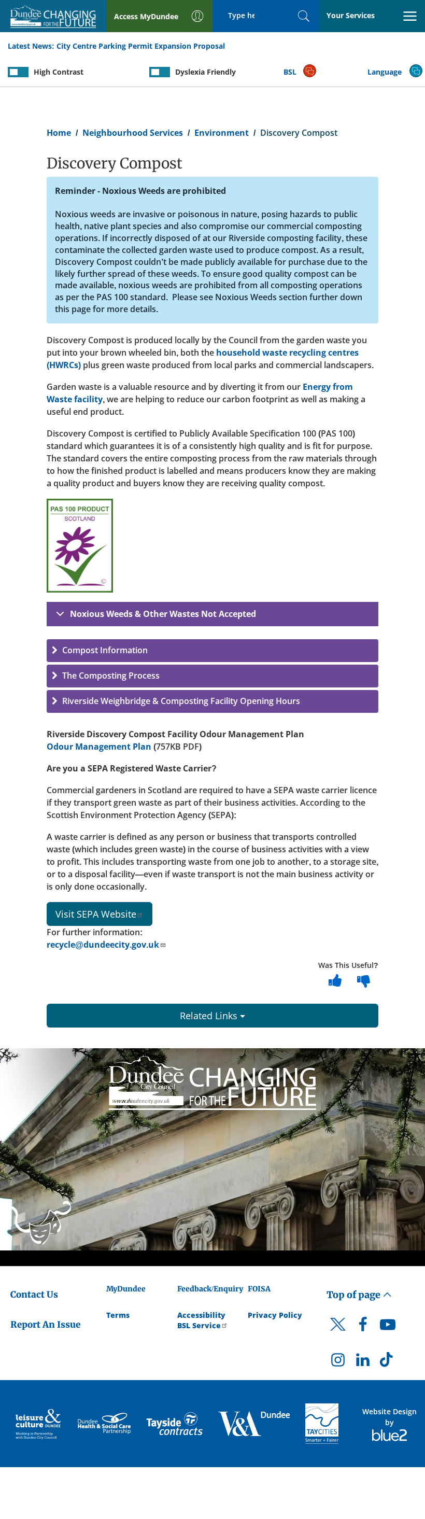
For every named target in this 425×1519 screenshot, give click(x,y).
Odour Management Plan (99, 746)
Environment (221, 132)
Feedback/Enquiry (210, 1288)
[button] (212, 650)
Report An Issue (45, 1324)
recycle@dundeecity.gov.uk (103, 944)
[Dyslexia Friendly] (159, 72)
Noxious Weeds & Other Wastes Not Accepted (163, 614)
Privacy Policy (275, 1315)
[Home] (212, 1080)
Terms (118, 1315)
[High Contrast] (18, 72)
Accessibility (201, 1315)
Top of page (354, 1295)
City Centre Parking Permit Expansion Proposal (140, 46)
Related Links (210, 1015)
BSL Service (199, 1325)
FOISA (259, 1288)
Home (59, 132)
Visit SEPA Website (95, 914)
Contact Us (34, 1294)
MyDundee (126, 1288)
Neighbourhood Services (132, 132)
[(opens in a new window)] (39, 1424)
